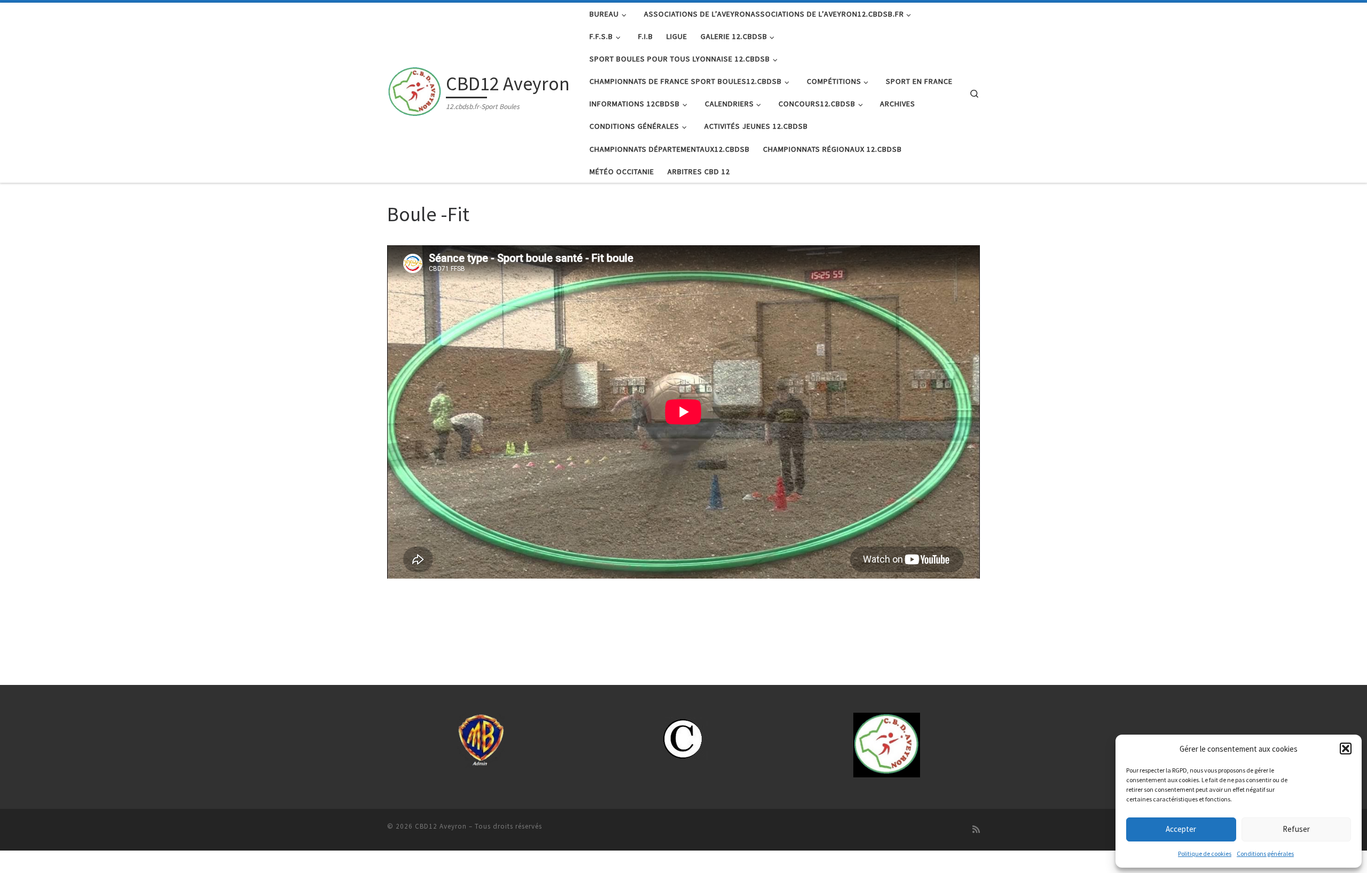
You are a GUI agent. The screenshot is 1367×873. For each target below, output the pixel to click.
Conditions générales (1265, 853)
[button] (1345, 748)
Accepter (1181, 829)
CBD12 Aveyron (441, 826)
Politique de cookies (1204, 853)
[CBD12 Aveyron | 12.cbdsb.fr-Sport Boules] (414, 91)
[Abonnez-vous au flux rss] (976, 829)
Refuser (1296, 829)
